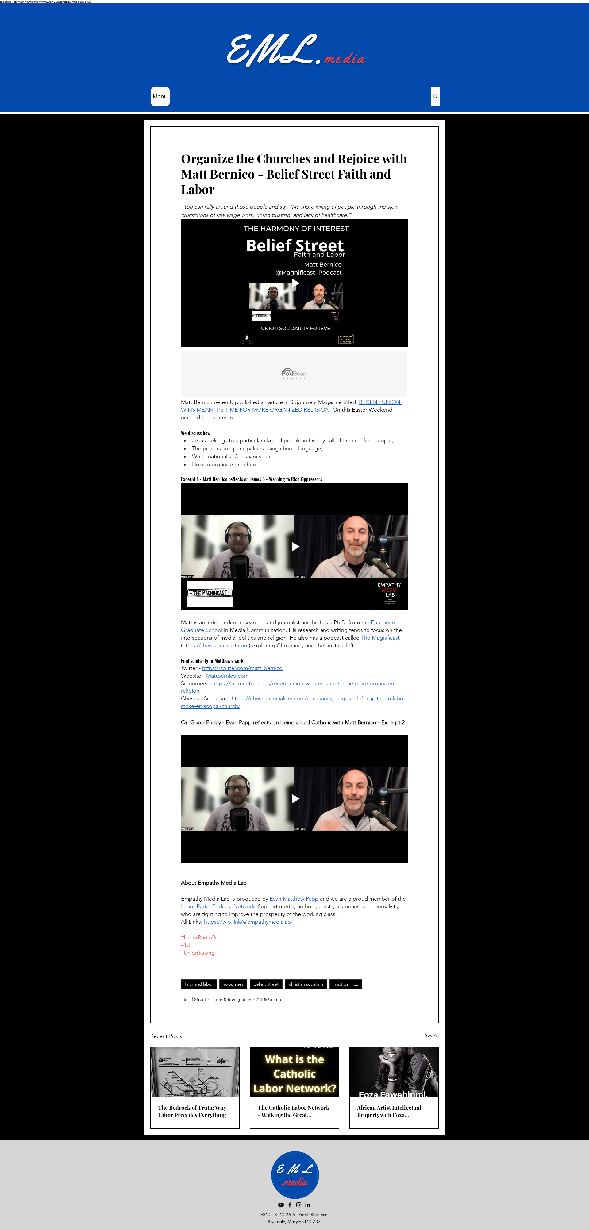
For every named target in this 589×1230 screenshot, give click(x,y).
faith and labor (199, 984)
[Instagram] (298, 1204)
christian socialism (306, 984)
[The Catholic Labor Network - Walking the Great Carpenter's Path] (294, 1072)
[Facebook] (290, 1204)
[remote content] (294, 374)
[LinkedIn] (307, 1204)
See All (432, 1035)
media (345, 57)
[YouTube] (281, 1204)
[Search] (435, 96)
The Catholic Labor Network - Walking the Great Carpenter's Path (293, 1111)
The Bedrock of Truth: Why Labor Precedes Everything (192, 1111)
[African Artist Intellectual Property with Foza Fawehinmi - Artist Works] (394, 1072)
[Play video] (294, 283)
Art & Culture (269, 999)
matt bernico (345, 984)
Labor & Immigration (231, 999)
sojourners (233, 984)
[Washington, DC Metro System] (195, 1072)
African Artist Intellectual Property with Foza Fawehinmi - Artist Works (389, 1111)
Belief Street (194, 999)
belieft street (266, 984)
